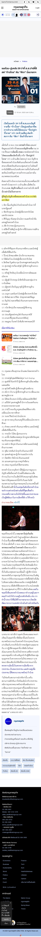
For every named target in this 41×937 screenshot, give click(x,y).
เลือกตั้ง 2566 (25, 771)
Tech (22, 864)
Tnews (23, 908)
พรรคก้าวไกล (28, 765)
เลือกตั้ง (5, 760)
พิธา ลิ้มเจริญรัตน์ (28, 760)
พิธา (19, 765)
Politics (24, 61)
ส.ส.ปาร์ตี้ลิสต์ (15, 760)
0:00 (6, 15)
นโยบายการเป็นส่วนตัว (28, 882)
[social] (24, 2)
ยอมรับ (6, 919)
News (5, 878)
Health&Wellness (26, 871)
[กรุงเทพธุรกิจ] (20, 8)
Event (5, 882)
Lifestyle (24, 875)
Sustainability (7, 867)
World (5, 871)
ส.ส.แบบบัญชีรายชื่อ (9, 765)
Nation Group (25, 898)
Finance (23, 860)
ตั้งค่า (6, 923)
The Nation (6, 898)
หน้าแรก (16, 61)
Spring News (25, 905)
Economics (6, 860)
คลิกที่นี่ (17, 502)
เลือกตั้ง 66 (14, 771)
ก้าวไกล (5, 771)
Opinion (23, 878)
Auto (22, 867)
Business (6, 864)
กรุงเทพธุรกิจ (25, 901)
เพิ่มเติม (7, 915)
